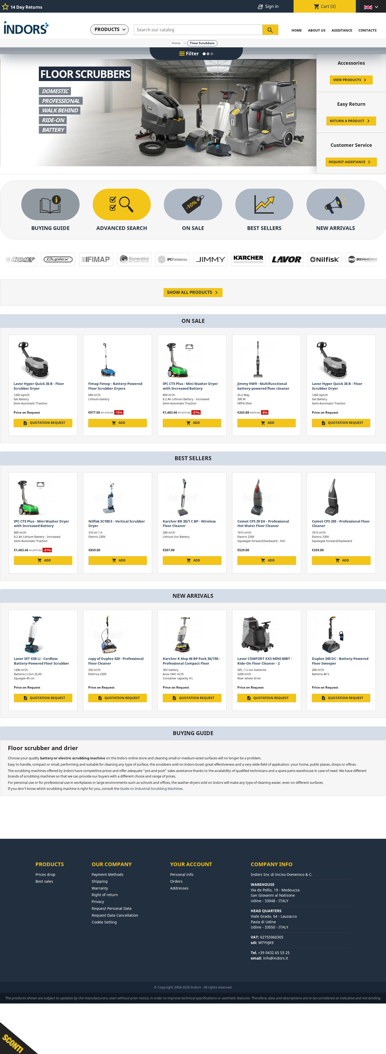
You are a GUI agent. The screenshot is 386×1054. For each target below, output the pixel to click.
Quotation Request (193, 422)
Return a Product (351, 121)
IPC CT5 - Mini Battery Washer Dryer (262, 523)
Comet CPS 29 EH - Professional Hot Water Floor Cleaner (114, 523)
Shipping (100, 881)
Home (296, 30)
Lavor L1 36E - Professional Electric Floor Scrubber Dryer (341, 523)
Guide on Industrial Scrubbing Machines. (151, 788)
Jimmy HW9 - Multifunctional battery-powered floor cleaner (114, 385)
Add (44, 422)
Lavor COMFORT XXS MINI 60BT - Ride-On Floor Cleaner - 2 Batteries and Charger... (115, 663)
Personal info (181, 874)
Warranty (100, 888)
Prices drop (45, 874)
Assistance (342, 30)
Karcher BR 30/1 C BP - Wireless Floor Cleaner (40, 523)
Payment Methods (107, 874)
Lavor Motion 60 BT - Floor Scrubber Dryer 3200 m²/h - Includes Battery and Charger (262, 663)
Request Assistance (350, 162)
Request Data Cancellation (115, 915)
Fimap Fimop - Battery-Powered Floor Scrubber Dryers (264, 385)
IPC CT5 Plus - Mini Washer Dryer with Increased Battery (41, 385)
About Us (316, 30)
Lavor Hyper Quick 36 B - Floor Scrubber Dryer (188, 385)
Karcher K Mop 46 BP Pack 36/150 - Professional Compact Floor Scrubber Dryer (42, 663)
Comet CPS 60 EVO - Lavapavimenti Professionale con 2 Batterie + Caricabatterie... (341, 663)
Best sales (44, 881)
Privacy (98, 901)
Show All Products (193, 292)
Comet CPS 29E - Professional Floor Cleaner (192, 523)
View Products (350, 80)
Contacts (367, 30)
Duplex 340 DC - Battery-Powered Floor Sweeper (191, 660)
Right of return (105, 894)
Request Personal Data (112, 908)
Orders (176, 881)
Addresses (179, 888)
